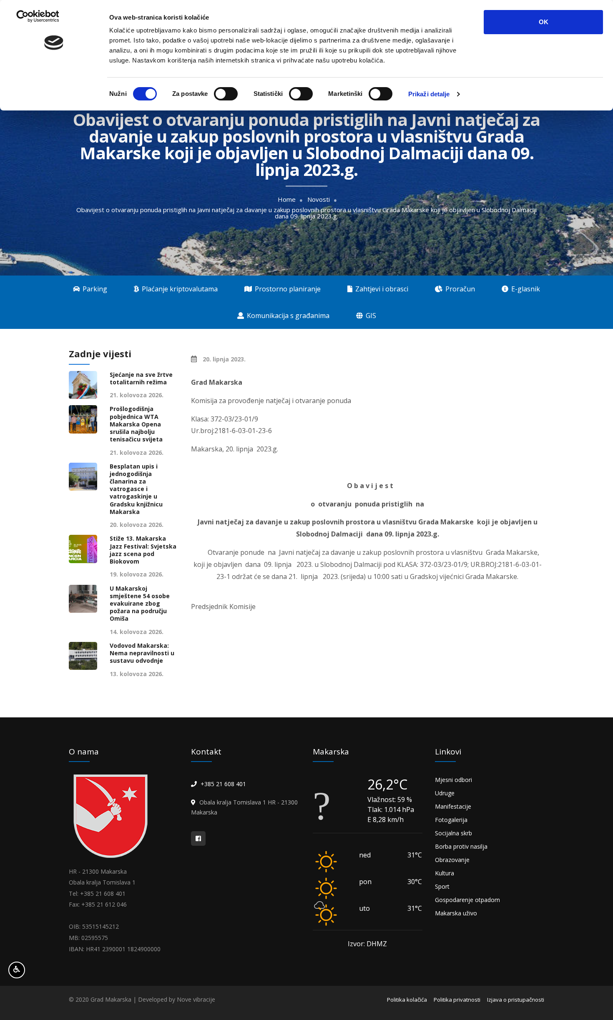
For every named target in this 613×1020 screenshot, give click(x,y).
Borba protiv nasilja (461, 846)
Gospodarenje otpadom (467, 900)
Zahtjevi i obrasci (381, 288)
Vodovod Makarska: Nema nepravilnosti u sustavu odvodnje (142, 653)
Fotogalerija (451, 820)
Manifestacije (453, 806)
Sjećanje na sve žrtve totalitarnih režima (141, 378)
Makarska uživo (456, 913)
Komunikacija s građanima (287, 315)
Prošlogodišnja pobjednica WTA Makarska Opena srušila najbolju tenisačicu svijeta (136, 424)
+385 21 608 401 (223, 784)
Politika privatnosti (457, 999)
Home (287, 199)
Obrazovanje (452, 860)
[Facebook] (198, 838)
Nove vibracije (196, 999)
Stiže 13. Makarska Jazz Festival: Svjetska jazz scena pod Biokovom (143, 550)
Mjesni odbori (453, 780)
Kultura (444, 873)
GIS (370, 315)
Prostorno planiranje (287, 288)
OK (543, 21)
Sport (442, 886)
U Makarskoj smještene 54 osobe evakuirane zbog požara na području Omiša (140, 604)
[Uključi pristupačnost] (16, 970)
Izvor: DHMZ (367, 943)
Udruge (445, 793)
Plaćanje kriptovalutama (179, 288)
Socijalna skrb (453, 833)
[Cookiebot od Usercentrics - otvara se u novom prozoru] (54, 94)
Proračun (459, 288)
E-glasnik (525, 288)
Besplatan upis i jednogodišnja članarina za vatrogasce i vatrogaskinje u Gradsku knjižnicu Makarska (136, 489)
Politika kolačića (407, 999)
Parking (94, 288)
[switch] (226, 93)
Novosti (318, 199)
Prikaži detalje (429, 94)
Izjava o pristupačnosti (515, 999)
